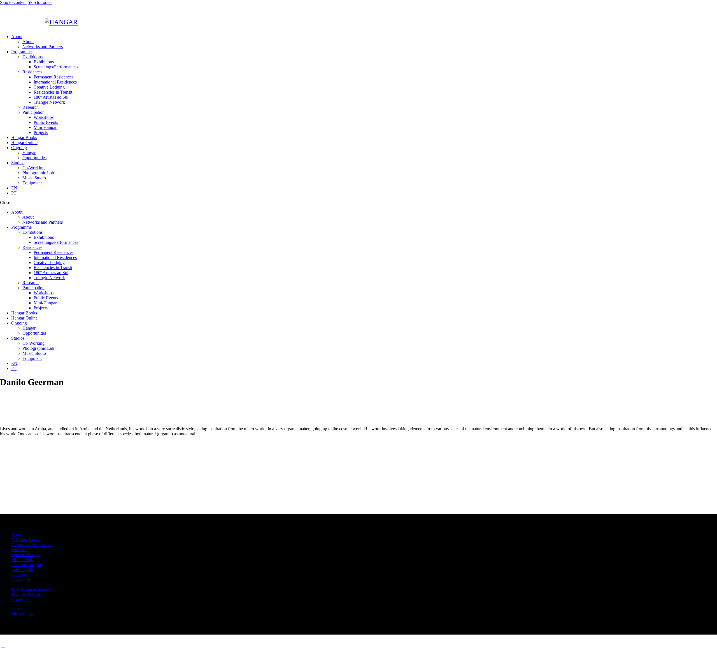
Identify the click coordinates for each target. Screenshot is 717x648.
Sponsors (19, 549)
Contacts (19, 574)
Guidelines (20, 599)
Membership (22, 559)
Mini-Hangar (22, 614)
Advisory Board (25, 539)
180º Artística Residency (33, 589)
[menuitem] (364, 188)
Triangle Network (27, 594)
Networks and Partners (31, 544)
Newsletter (20, 579)
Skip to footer (40, 2)
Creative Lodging (26, 564)
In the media (22, 569)
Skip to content (13, 2)
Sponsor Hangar (25, 554)
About (16, 534)
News (16, 609)
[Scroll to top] (3, 645)
